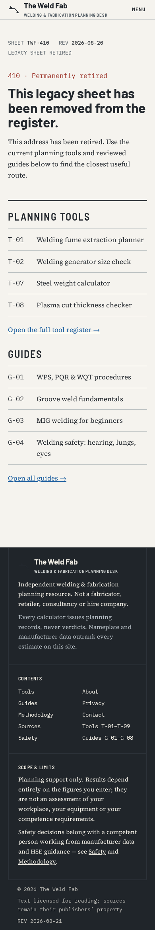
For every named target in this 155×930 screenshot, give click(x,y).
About (90, 691)
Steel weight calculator (59, 283)
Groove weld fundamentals (65, 399)
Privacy (93, 703)
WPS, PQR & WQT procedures (69, 377)
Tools (26, 691)
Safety (27, 737)
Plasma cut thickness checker (70, 305)
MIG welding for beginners (65, 420)
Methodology (35, 714)
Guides (27, 703)
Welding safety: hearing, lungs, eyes (72, 448)
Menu (138, 9)
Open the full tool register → (54, 329)
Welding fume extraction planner (76, 239)
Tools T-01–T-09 (106, 726)
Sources (29, 726)
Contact (93, 714)
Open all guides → (37, 478)
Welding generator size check (69, 261)
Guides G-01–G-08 (107, 737)
